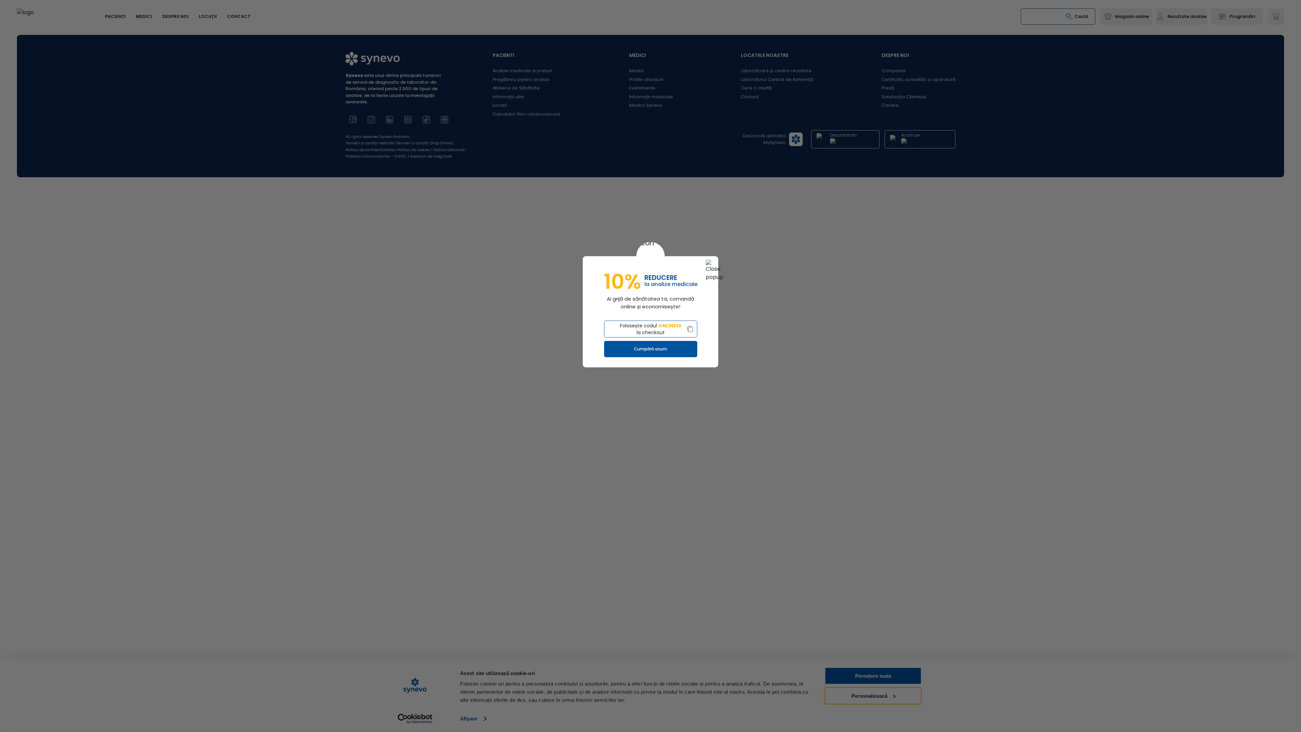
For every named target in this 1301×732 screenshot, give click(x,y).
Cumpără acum (650, 349)
